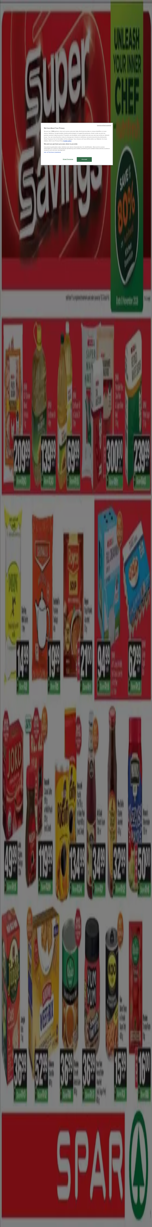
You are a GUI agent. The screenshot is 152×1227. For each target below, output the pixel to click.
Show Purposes (68, 159)
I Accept (84, 159)
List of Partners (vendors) (52, 152)
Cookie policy (67, 141)
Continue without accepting (104, 125)
